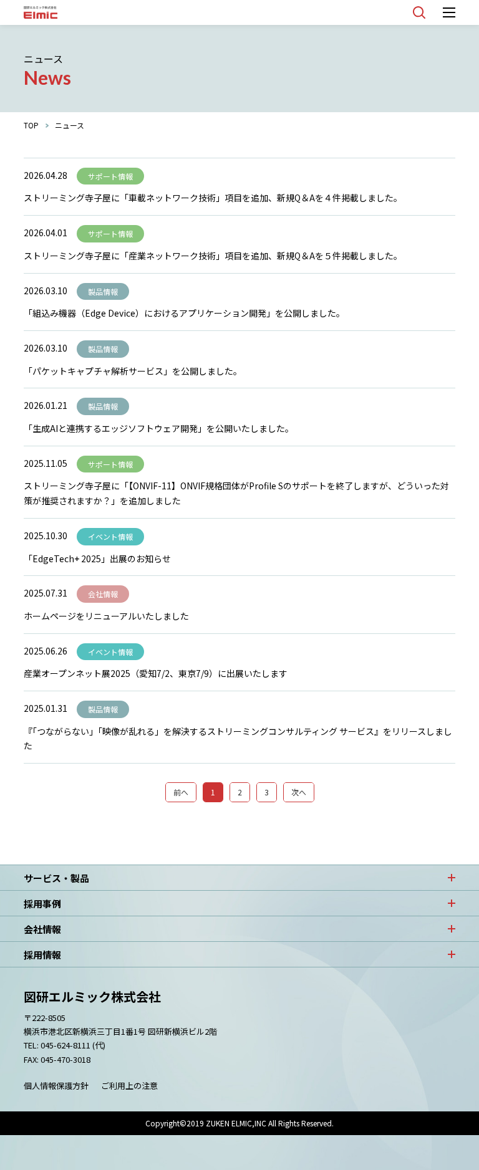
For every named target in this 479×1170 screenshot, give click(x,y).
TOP (31, 125)
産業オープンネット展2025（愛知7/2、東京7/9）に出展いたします (156, 673)
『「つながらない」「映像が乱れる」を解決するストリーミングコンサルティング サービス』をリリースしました (238, 738)
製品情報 (103, 291)
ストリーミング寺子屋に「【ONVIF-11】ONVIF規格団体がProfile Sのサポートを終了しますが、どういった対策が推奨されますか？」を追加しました (236, 493)
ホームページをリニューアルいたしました (106, 616)
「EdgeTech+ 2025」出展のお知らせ (97, 558)
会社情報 (103, 593)
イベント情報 (110, 536)
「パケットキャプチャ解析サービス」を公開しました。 (133, 371)
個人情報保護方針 (56, 1085)
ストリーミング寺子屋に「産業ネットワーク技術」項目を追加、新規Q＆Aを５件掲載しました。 (213, 255)
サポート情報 (110, 176)
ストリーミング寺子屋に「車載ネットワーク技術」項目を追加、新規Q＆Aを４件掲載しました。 (213, 197)
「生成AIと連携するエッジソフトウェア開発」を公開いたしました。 (159, 428)
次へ (298, 792)
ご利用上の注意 (129, 1085)
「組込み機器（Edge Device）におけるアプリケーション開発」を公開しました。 (184, 313)
